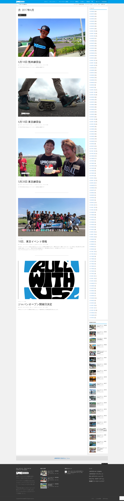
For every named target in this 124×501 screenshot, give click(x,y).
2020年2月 (91, 200)
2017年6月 (91, 263)
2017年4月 (91, 268)
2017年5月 (91, 266)
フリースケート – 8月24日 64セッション (102, 326)
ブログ (99, 4)
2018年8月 (91, 241)
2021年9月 (91, 156)
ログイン (99, 1)
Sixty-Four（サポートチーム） (97, 478)
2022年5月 (91, 136)
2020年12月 (92, 178)
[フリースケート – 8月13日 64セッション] (92, 413)
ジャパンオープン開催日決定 (35, 304)
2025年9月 (91, 38)
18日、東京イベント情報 (32, 241)
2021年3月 (91, 170)
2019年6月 (91, 219)
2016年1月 (91, 303)
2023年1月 (91, 116)
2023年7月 (91, 102)
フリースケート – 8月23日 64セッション (102, 332)
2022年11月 (92, 121)
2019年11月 (92, 207)
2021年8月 (91, 158)
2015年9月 (91, 312)
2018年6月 (91, 244)
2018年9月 (91, 239)
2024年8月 (91, 70)
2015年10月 (92, 310)
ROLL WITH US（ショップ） (96, 476)
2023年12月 (92, 90)
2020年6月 (91, 192)
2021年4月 (91, 168)
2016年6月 (91, 290)
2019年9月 (91, 212)
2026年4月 (91, 21)
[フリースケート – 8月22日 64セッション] (92, 349)
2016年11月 (92, 278)
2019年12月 (92, 205)
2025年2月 (91, 55)
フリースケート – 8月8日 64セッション (101, 435)
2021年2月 (91, 173)
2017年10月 (92, 254)
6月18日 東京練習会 (29, 121)
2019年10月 (92, 210)
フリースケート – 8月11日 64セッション (102, 423)
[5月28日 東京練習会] (51, 176)
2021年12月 (92, 148)
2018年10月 (92, 236)
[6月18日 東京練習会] (51, 116)
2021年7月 (91, 161)
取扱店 (88, 1)
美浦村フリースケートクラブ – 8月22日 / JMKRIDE (102, 352)
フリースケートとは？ (89, 4)
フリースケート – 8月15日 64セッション (102, 397)
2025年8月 (91, 41)
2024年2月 (91, 85)
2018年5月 (91, 246)
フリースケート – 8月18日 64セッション (102, 377)
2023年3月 (91, 112)
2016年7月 (91, 288)
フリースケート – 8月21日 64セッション (102, 358)
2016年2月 (91, 300)
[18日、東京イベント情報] (51, 236)
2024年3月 (91, 82)
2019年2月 (91, 227)
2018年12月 (92, 232)
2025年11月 (92, 33)
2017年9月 (91, 256)
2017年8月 (91, 259)
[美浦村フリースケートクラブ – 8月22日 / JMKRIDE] (92, 355)
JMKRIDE (20, 124)
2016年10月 (92, 281)
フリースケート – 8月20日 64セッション (102, 365)
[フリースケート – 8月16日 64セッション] (92, 394)
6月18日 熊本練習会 (29, 61)
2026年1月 (91, 28)
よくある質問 (98, 498)
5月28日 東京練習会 (29, 181)
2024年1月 (91, 87)
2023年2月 (91, 114)
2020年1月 (91, 202)
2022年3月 (91, 141)
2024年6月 (91, 75)
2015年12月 (92, 305)
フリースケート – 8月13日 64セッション (102, 410)
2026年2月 (91, 26)
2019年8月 (91, 214)
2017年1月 (91, 273)
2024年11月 (92, 63)
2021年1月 (91, 175)
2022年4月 (91, 138)
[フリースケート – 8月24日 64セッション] (92, 329)
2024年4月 (91, 80)
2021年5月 (91, 165)
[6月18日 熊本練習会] (51, 56)
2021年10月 (92, 153)
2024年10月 (92, 65)
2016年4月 (91, 295)
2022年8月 (91, 129)
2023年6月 (91, 104)
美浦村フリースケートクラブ (96, 481)
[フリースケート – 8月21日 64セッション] (92, 362)
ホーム (46, 1)
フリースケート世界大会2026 (79, 4)
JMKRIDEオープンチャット (96, 474)
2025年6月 (91, 45)
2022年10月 (92, 124)
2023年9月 (91, 97)
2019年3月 (91, 224)
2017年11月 (92, 251)
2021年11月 (92, 151)
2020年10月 (92, 183)
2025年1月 (91, 58)
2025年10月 (92, 36)
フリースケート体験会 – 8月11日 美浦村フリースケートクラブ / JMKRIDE (102, 429)
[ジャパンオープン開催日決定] (51, 298)
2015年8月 (91, 315)
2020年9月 (91, 185)
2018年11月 (92, 234)
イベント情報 (20, 59)
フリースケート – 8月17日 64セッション (102, 384)
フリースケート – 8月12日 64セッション (102, 416)
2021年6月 (91, 163)
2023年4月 (91, 109)
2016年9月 (91, 283)
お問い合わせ (105, 498)
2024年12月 (92, 60)
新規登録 (105, 1)
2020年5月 (91, 195)
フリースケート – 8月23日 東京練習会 (102, 339)
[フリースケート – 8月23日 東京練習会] (92, 342)
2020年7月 (91, 190)
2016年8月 (91, 285)
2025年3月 (91, 53)
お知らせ (19, 301)
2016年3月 (91, 298)
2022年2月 (91, 143)
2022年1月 (91, 146)
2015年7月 (91, 317)
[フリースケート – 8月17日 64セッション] (92, 387)
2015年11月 (92, 308)
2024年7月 (91, 72)
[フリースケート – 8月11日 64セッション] (92, 426)
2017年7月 (91, 261)
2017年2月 (91, 271)
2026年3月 (91, 23)
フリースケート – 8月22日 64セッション (102, 345)
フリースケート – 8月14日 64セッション (102, 403)
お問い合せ (103, 4)
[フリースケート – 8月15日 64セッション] (92, 400)
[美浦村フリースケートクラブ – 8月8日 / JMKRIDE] (92, 452)
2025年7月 (91, 43)
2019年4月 (91, 222)
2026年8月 (91, 11)
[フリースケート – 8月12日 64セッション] (92, 420)
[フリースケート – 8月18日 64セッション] (92, 381)
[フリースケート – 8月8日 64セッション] (92, 439)
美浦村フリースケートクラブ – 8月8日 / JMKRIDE (102, 449)
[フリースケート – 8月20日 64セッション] (92, 368)
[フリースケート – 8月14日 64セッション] (92, 407)
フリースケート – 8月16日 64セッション (102, 390)
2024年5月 (91, 77)
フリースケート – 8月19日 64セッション (102, 371)
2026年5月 (91, 18)
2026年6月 (91, 16)
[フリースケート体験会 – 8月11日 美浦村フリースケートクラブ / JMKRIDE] (92, 432)
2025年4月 (91, 50)
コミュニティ (52, 1)
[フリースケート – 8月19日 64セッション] (92, 374)
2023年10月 (92, 94)
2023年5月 (91, 107)
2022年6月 (91, 134)
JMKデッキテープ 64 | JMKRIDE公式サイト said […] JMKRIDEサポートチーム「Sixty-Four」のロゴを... (74, 472)
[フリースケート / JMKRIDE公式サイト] (20, 2)
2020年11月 (92, 180)
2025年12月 (92, 31)
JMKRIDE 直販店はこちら (62, 458)
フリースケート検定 (63, 1)
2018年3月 (91, 249)
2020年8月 (91, 187)
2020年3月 (91, 197)
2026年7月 (91, 14)
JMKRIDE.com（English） (95, 471)
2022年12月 (92, 119)
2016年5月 (91, 293)
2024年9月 (91, 67)
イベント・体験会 (74, 1)
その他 (81, 1)
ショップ (95, 4)
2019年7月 (91, 217)
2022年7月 (91, 131)
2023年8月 (91, 99)
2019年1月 (91, 229)
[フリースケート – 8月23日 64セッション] (92, 336)
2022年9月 (91, 126)
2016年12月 (92, 276)
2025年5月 (91, 48)
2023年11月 (92, 92)
